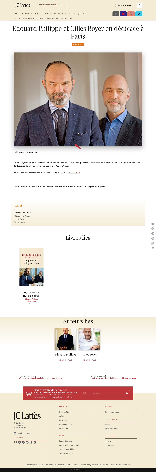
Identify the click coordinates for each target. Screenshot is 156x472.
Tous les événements (29, 18)
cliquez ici (70, 397)
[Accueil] (23, 5)
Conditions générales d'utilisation (94, 464)
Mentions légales (72, 464)
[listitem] (15, 442)
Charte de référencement (120, 464)
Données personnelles (34, 464)
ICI (62, 173)
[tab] (16, 13)
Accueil (17, 18)
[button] (124, 5)
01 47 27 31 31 (74, 173)
